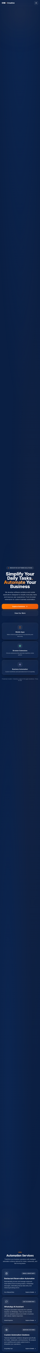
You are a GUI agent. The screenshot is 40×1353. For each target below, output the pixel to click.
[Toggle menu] (36, 3)
